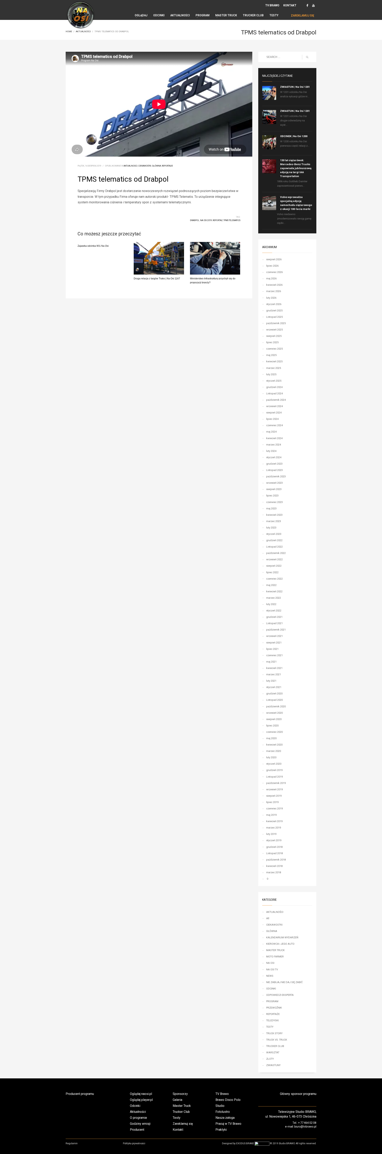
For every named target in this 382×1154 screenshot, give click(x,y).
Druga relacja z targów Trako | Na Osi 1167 (157, 278)
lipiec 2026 (272, 265)
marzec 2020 (273, 751)
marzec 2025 (273, 367)
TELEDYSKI (272, 1020)
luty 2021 (271, 680)
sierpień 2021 (274, 642)
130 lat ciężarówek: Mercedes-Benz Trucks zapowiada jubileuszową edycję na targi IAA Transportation (295, 168)
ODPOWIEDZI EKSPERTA (280, 994)
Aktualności (138, 1112)
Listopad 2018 (274, 853)
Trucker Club (181, 1112)
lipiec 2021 (272, 648)
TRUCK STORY (274, 1033)
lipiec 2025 (272, 342)
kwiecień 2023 (274, 514)
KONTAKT (289, 5)
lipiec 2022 (272, 572)
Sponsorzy (180, 1094)
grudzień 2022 (274, 540)
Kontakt (178, 1130)
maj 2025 (271, 355)
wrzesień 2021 (274, 636)
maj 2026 (271, 278)
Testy (176, 1118)
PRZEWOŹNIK (274, 1007)
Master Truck (182, 1106)
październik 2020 (276, 706)
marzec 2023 (273, 521)
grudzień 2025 (274, 310)
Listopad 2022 (274, 546)
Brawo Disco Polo (228, 1100)
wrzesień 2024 (274, 406)
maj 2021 (271, 661)
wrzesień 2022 (274, 559)
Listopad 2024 (274, 393)
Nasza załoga (225, 1118)
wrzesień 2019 (274, 789)
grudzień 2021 (274, 616)
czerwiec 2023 (274, 502)
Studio (219, 1106)
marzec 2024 (273, 444)
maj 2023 (271, 508)
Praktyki (221, 1130)
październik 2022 (276, 553)
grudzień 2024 (274, 387)
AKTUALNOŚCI (130, 166)
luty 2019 (271, 833)
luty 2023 (271, 527)
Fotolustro (222, 1112)
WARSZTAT (272, 1052)
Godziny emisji (140, 1124)
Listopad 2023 (274, 470)
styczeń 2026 (273, 304)
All (267, 918)
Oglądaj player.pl (141, 1100)
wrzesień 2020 (274, 712)
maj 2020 (271, 738)
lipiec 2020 (272, 725)
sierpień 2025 (274, 335)
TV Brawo (222, 1094)
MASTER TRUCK (275, 950)
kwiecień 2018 (274, 866)
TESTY (269, 1026)
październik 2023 (276, 476)
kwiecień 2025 (274, 361)
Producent (137, 1130)
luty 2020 (271, 757)
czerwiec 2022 (274, 578)
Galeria (177, 1100)
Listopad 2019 (274, 776)
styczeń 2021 (273, 687)
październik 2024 (276, 399)
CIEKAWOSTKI (144, 166)
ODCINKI (271, 988)
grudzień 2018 (274, 846)
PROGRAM (272, 1001)
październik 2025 (276, 323)
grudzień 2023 (274, 463)
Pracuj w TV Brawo (228, 1124)
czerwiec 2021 (274, 655)
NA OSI (270, 962)
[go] (307, 57)
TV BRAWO (272, 5)
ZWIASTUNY (273, 1065)
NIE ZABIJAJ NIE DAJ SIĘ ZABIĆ (284, 982)
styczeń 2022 (273, 610)
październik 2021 (276, 629)
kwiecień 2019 (274, 821)
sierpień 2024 (274, 412)
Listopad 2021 (274, 623)
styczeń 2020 (273, 763)
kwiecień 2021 (274, 668)
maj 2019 (271, 814)
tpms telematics (231, 220)
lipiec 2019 (272, 802)
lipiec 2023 (272, 495)
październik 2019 (276, 783)
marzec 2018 (273, 872)
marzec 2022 (273, 597)
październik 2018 (276, 859)
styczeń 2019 (273, 840)
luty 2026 (271, 297)
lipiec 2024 (272, 418)
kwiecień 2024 (274, 438)
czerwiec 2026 (274, 272)
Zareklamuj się (183, 1124)
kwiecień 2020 (274, 744)
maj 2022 (271, 585)
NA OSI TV (272, 969)
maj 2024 (271, 431)
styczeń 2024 (273, 457)
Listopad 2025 (274, 316)
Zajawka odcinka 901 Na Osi (93, 246)
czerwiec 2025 (274, 348)
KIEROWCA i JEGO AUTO (280, 943)
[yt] (313, 5)
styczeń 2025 (273, 380)
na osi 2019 (206, 220)
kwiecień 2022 (274, 591)
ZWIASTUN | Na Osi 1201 (295, 86)
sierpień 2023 (274, 489)
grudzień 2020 (274, 693)
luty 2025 (271, 374)
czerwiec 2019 (274, 808)
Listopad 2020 (274, 699)
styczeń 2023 (273, 533)
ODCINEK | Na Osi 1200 (293, 136)
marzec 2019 (273, 827)
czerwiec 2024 (274, 425)
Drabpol (194, 220)
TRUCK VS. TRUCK (276, 1039)
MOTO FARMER (275, 956)
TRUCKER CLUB (275, 1046)
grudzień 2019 (274, 770)
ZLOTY (270, 1058)
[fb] (307, 5)
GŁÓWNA (156, 166)
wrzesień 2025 (274, 329)
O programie (138, 1118)
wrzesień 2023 (274, 482)
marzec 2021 (273, 674)
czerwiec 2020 (274, 731)
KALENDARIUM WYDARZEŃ (282, 937)
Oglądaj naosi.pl (141, 1094)
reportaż (218, 220)
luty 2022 (271, 604)
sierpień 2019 (274, 795)
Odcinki (135, 1106)
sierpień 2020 (274, 719)
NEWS (269, 975)
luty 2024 (271, 450)
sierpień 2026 (274, 259)
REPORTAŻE (167, 166)
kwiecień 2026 (274, 284)
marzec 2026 (273, 291)
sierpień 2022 (274, 565)
